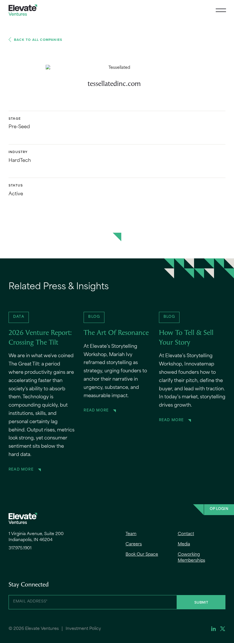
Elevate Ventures (23, 10)
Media (184, 544)
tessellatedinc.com (114, 84)
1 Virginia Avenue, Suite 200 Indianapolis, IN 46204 (36, 537)
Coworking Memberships (191, 557)
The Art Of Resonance (116, 333)
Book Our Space (142, 554)
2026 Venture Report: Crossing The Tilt (40, 338)
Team (131, 534)
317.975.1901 (20, 548)
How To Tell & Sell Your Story (186, 338)
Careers (134, 544)
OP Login (219, 509)
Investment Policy (83, 629)
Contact (186, 534)
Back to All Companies (38, 39)
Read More (21, 469)
